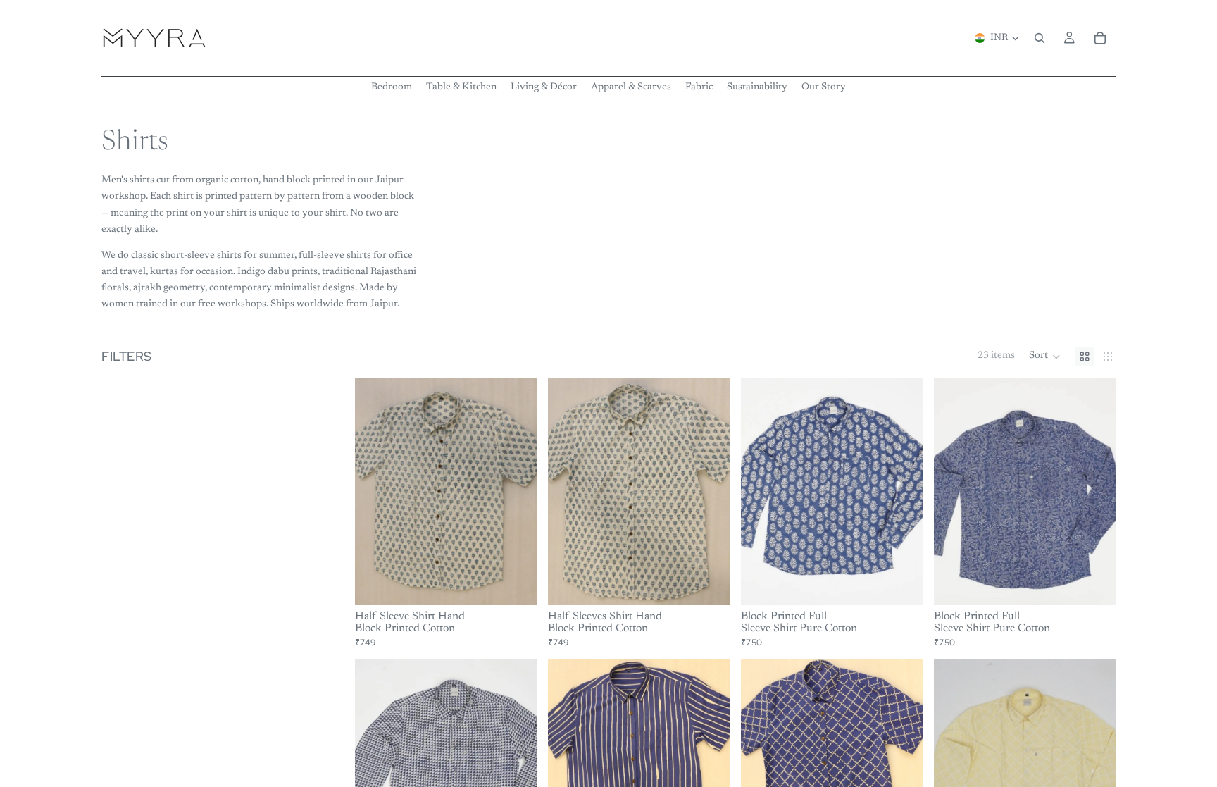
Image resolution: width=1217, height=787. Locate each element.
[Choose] (515, 583)
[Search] (1039, 38)
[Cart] (1100, 38)
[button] (1045, 356)
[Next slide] (515, 491)
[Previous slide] (376, 491)
